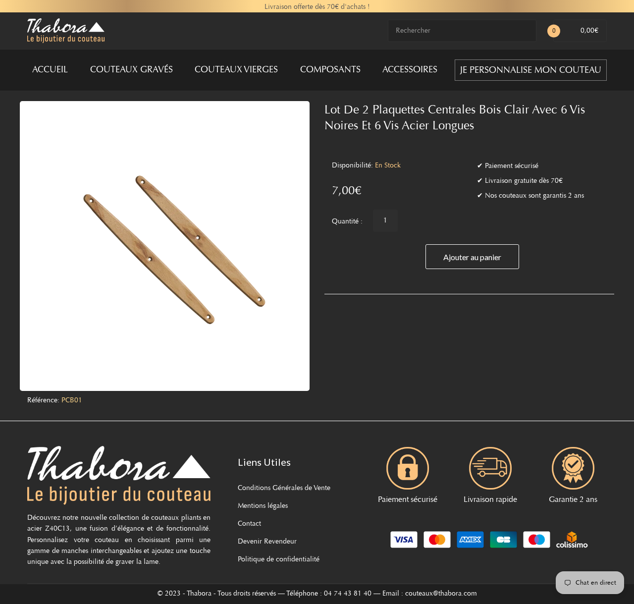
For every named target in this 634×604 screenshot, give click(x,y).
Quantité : (347, 222)
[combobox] (462, 31)
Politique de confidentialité (278, 559)
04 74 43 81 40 (347, 594)
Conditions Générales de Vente (284, 488)
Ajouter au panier (472, 257)
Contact (249, 524)
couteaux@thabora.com (441, 594)
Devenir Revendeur (267, 542)
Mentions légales (263, 506)
